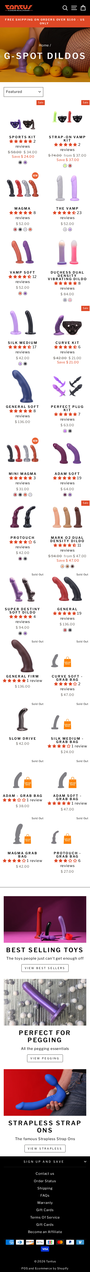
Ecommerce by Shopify (52, 1268)
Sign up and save (44, 1161)
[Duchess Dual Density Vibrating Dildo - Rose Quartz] (70, 300)
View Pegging (44, 1058)
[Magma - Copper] (30, 229)
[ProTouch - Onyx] (25, 558)
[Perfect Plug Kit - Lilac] (65, 431)
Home (44, 45)
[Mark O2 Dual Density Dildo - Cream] (62, 566)
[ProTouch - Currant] (20, 558)
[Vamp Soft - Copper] (20, 293)
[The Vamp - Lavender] (70, 229)
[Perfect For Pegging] (45, 1002)
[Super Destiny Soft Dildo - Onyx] (20, 633)
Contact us (45, 1173)
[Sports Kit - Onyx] (20, 162)
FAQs (44, 1195)
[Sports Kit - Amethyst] (25, 162)
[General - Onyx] (70, 630)
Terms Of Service (45, 1217)
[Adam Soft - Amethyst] (70, 494)
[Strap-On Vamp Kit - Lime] (65, 165)
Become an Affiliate (45, 1232)
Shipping (45, 1188)
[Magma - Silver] (25, 229)
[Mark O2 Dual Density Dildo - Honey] (67, 566)
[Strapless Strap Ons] (45, 1092)
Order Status (45, 1181)
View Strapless (45, 1148)
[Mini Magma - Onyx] (20, 494)
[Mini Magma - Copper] (25, 494)
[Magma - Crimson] (15, 229)
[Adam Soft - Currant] (65, 494)
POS (24, 1268)
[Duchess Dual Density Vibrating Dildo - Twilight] (65, 300)
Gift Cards (45, 1210)
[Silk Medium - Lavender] (20, 363)
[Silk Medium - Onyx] (25, 363)
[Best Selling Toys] (45, 919)
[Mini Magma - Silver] (30, 494)
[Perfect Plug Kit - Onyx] (70, 431)
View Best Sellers (45, 968)
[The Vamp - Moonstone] (65, 229)
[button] (21, 141)
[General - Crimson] (65, 630)
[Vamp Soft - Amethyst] (25, 293)
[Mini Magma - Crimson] (15, 494)
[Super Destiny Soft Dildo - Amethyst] (25, 633)
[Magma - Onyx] (20, 229)
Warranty (45, 1203)
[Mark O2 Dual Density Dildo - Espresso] (72, 566)
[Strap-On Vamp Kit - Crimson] (70, 165)
